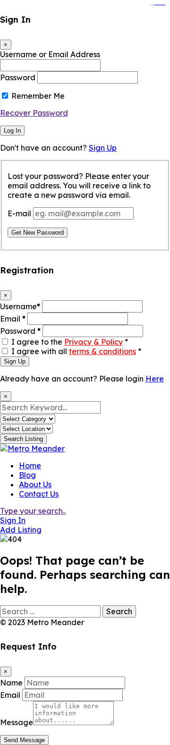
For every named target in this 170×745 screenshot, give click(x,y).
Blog (27, 475)
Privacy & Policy (93, 342)
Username (20, 306)
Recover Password (34, 113)
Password (17, 77)
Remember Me (38, 96)
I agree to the (69, 342)
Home (30, 465)
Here (154, 378)
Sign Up (103, 147)
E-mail (19, 213)
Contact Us (39, 494)
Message (16, 722)
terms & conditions (102, 351)
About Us (35, 484)
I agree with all (76, 351)
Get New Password (37, 232)
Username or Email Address (50, 54)
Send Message (24, 740)
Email (13, 318)
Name (11, 682)
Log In (12, 130)
